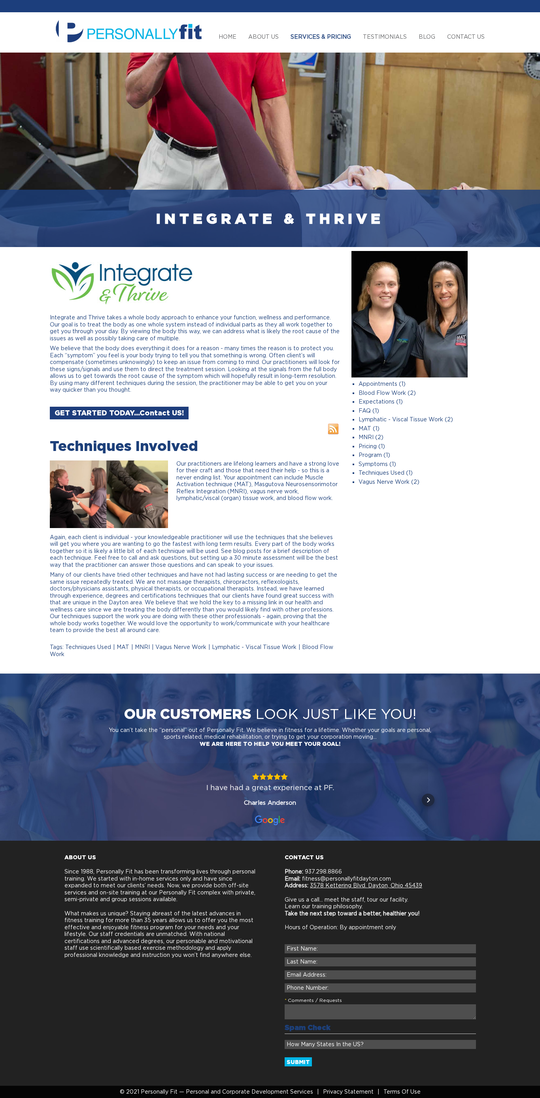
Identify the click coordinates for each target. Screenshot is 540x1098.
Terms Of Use (402, 1092)
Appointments (378, 384)
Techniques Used (88, 647)
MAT (123, 647)
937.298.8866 (322, 871)
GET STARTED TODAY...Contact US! (119, 413)
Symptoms (373, 464)
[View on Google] (270, 820)
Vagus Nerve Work (180, 647)
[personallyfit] (129, 31)
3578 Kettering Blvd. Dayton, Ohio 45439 (366, 885)
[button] (112, 800)
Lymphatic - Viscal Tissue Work (254, 647)
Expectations (377, 401)
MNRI (142, 647)
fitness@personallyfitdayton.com (346, 878)
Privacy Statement (348, 1092)
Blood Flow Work (382, 393)
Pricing (368, 446)
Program (370, 455)
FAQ (365, 411)
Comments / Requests (315, 1000)
